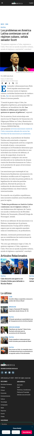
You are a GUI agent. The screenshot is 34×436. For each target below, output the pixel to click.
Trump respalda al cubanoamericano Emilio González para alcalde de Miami (20, 340)
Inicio (2, 24)
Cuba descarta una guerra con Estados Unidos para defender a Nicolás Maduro (12, 281)
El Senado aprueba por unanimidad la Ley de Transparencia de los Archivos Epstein (21, 320)
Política (3, 27)
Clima (10, 296)
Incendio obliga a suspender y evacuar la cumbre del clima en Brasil (20, 300)
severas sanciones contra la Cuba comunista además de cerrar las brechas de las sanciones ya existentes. (16, 131)
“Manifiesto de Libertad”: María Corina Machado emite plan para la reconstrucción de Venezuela (20, 331)
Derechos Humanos (14, 327)
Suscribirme (27, 432)
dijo (7, 96)
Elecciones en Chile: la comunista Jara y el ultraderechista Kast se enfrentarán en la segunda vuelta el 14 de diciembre (21, 351)
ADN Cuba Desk (8, 76)
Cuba (6, 24)
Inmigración (12, 307)
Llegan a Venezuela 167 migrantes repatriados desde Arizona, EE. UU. (19, 310)
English (31, 3)
